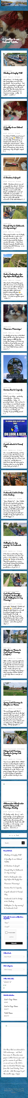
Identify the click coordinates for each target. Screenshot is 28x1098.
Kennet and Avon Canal (9, 749)
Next (17, 835)
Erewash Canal (7, 71)
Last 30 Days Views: (11, 1006)
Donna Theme (15, 1091)
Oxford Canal (6, 36)
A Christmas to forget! (12, 865)
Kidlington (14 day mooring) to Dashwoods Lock (14, 906)
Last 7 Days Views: (11, 999)
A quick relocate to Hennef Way (13, 893)
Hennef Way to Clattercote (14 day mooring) (13, 871)
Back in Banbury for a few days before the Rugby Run (13, 878)
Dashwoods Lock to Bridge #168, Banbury (13, 900)
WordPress (14, 1092)
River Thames (15, 591)
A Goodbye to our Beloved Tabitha (13, 860)
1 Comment (17, 333)
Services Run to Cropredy (13, 887)
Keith (4, 44)
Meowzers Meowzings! (12, 883)
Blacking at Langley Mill (12, 855)
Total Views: (8, 1013)
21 (14, 835)
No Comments (16, 44)
